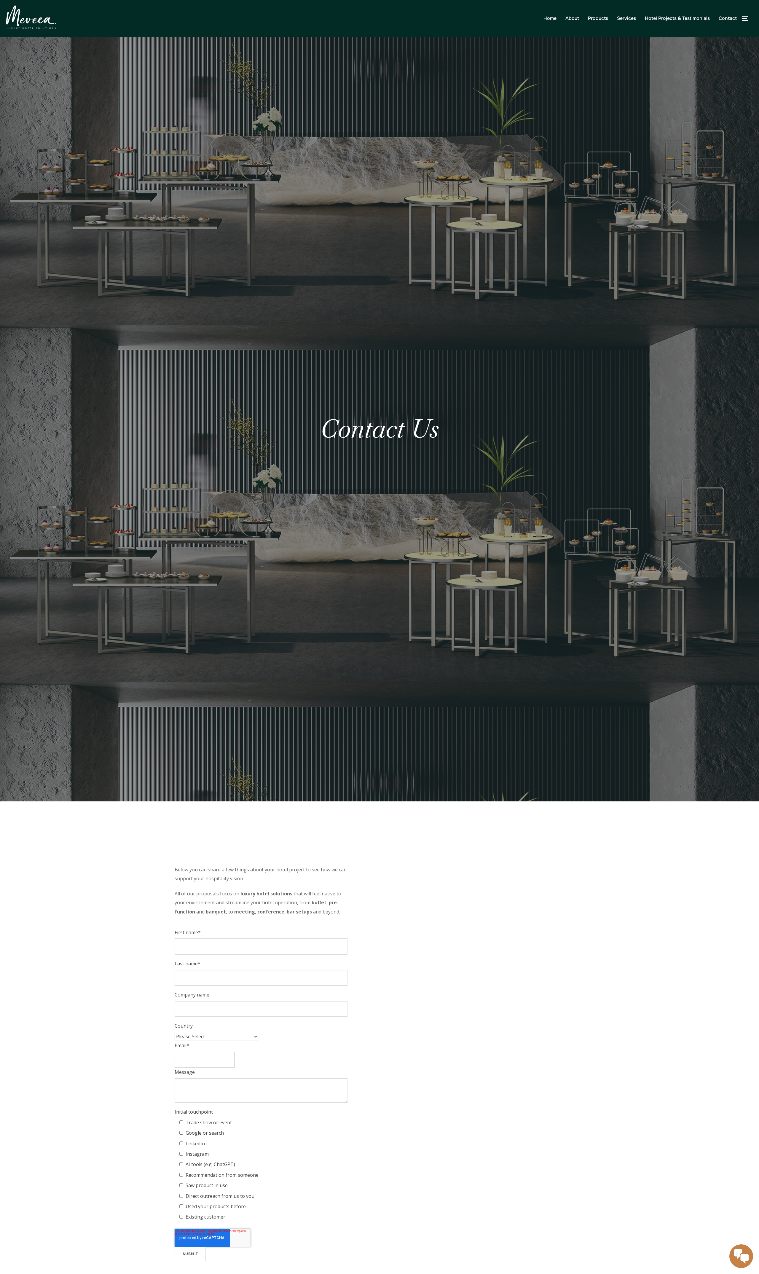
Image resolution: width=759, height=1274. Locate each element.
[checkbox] (263, 1170)
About (572, 18)
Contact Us (379, 428)
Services (626, 18)
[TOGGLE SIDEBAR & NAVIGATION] (747, 18)
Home (550, 18)
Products (598, 18)
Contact (728, 18)
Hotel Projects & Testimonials (677, 18)
